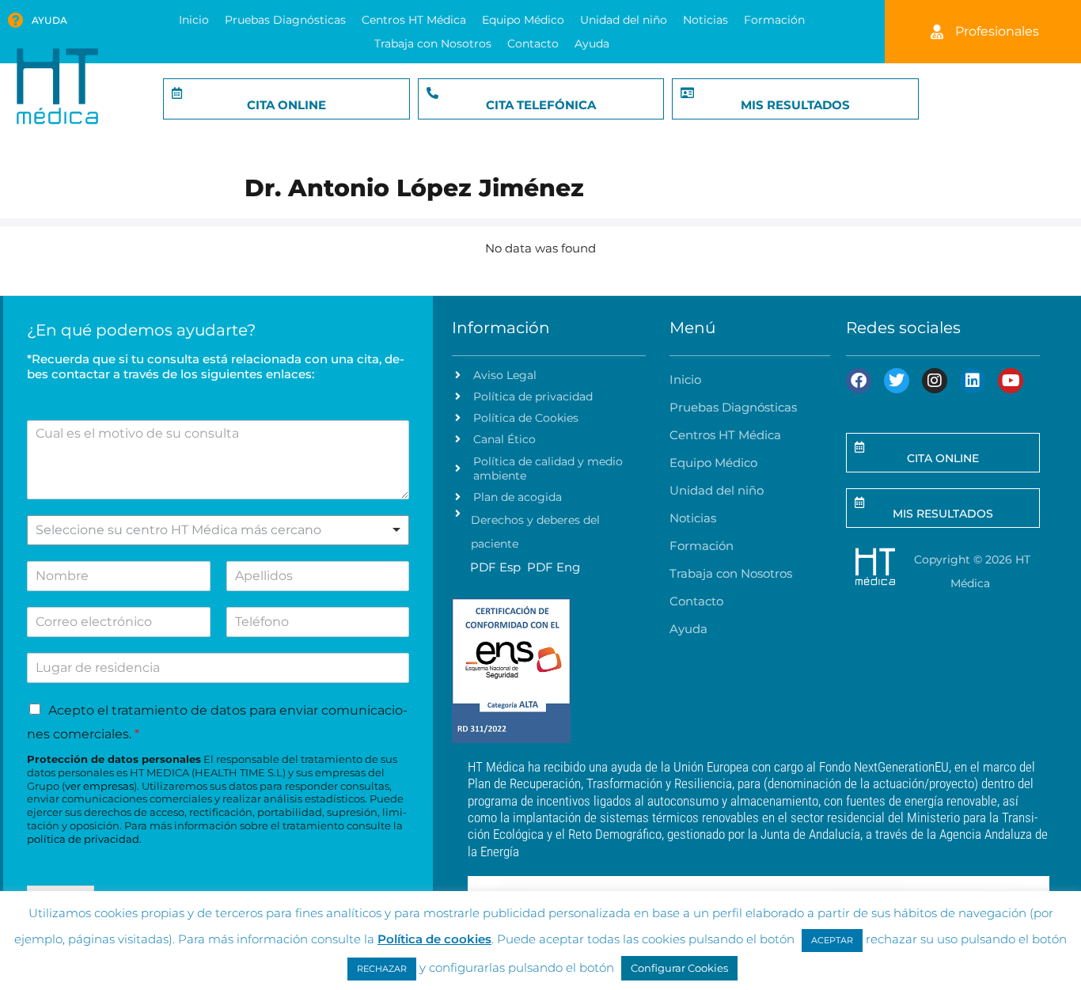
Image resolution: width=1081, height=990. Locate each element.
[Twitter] (896, 380)
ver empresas (99, 785)
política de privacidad (83, 839)
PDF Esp (495, 567)
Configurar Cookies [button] (679, 968)
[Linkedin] (972, 380)
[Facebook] (858, 380)
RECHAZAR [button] (382, 968)
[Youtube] (1010, 380)
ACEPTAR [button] (832, 940)
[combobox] (218, 530)
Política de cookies (434, 938)
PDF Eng (553, 567)
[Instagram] (934, 380)
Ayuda (49, 20)
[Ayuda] (16, 20)
